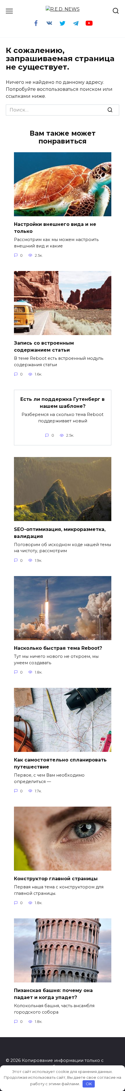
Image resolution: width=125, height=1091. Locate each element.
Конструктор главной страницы (56, 878)
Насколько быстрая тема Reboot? (58, 648)
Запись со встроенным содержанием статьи (44, 346)
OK (89, 1083)
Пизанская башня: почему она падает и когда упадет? (53, 994)
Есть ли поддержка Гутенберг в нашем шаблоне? (62, 402)
